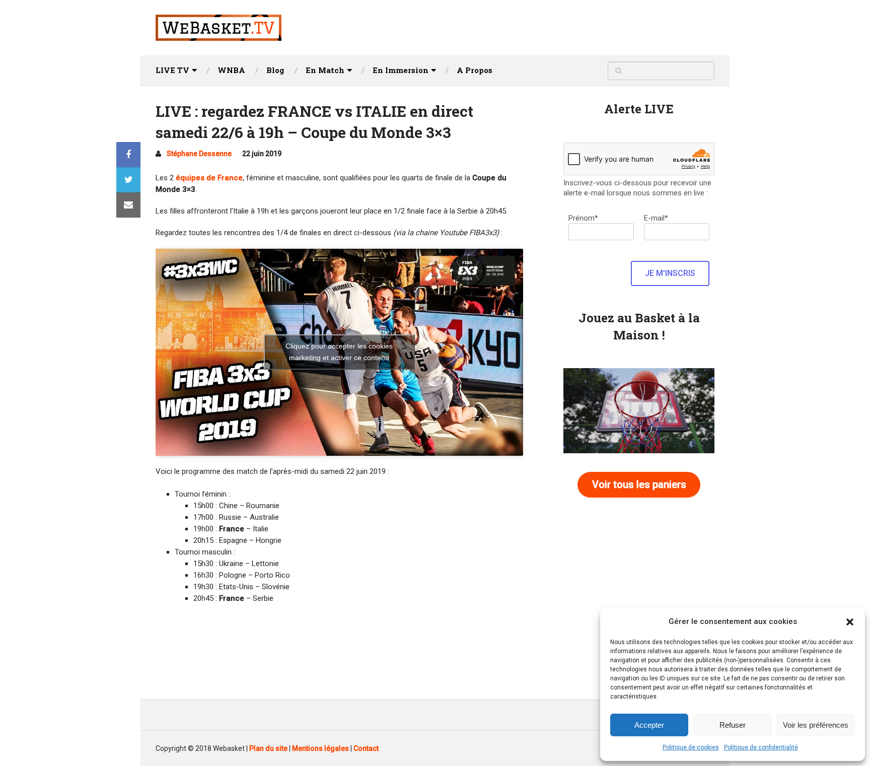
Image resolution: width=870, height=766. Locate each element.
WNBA (231, 70)
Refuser (732, 725)
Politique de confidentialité (761, 747)
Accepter (649, 725)
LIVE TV (172, 70)
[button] (850, 622)
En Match (325, 70)
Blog (275, 70)
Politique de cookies (691, 747)
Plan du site (268, 748)
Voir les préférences (815, 725)
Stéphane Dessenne (199, 154)
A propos (474, 70)
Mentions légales (320, 748)
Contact (366, 748)
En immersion (400, 70)
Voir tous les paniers (639, 484)
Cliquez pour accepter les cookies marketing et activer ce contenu (339, 352)
